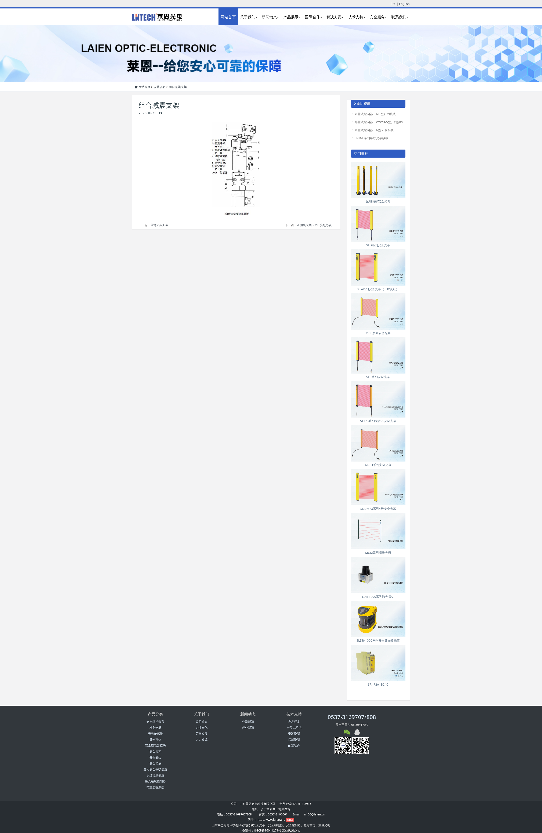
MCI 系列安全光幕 (378, 333)
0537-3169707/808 (352, 717)
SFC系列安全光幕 (378, 377)
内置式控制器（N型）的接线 (374, 130)
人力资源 (201, 739)
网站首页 (228, 16)
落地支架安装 (159, 225)
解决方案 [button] (334, 16)
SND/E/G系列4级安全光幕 (378, 509)
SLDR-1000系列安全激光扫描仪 (378, 640)
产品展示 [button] (291, 16)
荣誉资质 (201, 733)
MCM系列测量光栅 (378, 553)
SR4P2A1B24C (378, 684)
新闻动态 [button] (269, 16)
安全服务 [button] (377, 16)
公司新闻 (248, 722)
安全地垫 (155, 751)
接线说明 (294, 739)
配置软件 (294, 745)
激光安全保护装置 (155, 769)
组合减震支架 (178, 87)
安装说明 (160, 87)
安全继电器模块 (155, 745)
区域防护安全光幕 (378, 201)
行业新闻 (248, 728)
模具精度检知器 (155, 781)
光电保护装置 (155, 722)
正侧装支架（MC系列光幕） (315, 225)
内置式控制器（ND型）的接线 (375, 114)
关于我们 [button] (247, 16)
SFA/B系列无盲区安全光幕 (378, 421)
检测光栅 (155, 728)
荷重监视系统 (155, 787)
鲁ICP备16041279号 (267, 830)
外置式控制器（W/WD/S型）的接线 (379, 122)
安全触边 (155, 757)
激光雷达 (155, 739)
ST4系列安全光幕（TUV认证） (378, 289)
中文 (393, 4)
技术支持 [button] (355, 16)
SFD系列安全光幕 (378, 245)
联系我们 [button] (398, 16)
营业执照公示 (291, 830)
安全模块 (155, 763)
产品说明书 (294, 728)
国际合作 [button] (312, 16)
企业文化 (201, 728)
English (404, 4)
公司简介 (201, 722)
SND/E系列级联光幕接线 (371, 138)
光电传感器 (155, 733)
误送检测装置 (155, 775)
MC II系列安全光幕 (378, 465)
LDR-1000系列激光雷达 (378, 597)
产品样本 (294, 722)
